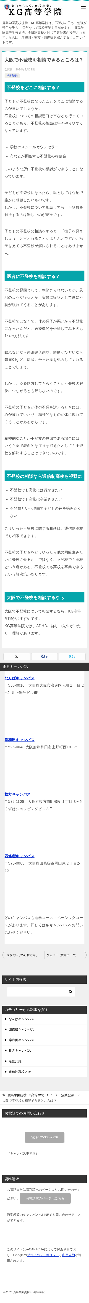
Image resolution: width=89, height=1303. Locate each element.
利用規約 (68, 1255)
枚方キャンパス (18, 794)
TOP (30, 1095)
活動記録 (12, 75)
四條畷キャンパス (19, 856)
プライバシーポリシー (43, 1255)
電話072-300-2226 (44, 1137)
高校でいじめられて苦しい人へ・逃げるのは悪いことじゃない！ (25, 955)
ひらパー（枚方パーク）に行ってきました (67, 955)
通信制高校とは (20, 1072)
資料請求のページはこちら (45, 1198)
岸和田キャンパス (19, 740)
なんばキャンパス (19, 678)
